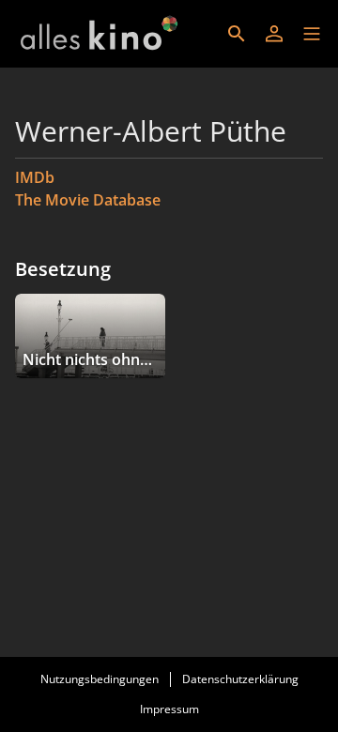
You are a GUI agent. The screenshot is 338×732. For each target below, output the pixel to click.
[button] (311, 34)
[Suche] (236, 34)
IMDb (34, 177)
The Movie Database (88, 200)
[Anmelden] (274, 34)
